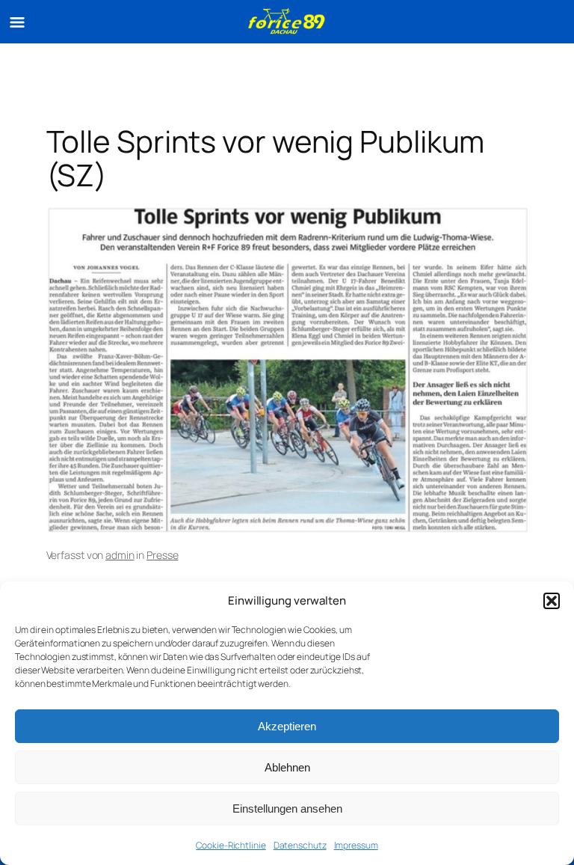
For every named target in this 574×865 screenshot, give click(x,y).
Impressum (356, 845)
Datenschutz (300, 845)
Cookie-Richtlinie (230, 845)
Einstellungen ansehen (287, 808)
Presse (162, 555)
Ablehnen (287, 767)
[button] (551, 600)
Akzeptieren (287, 726)
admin (120, 555)
